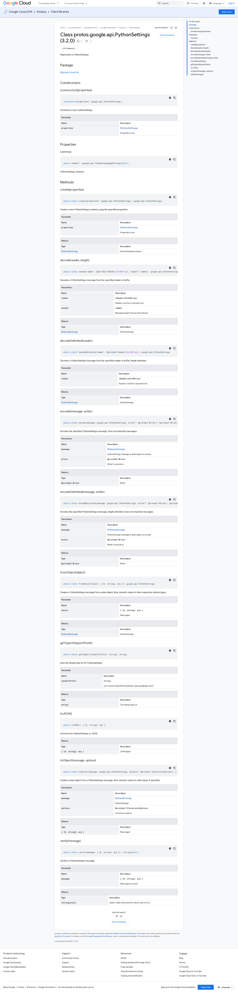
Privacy (21, 987)
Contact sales (9, 971)
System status (68, 971)
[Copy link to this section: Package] (76, 65)
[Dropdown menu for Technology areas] (58, 3)
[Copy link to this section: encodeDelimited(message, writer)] (107, 492)
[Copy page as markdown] (86, 41)
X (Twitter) (184, 967)
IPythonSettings (129, 128)
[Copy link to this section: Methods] (77, 182)
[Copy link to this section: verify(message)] (83, 841)
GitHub (123, 958)
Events (182, 962)
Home (62, 28)
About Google (9, 987)
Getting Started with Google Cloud (135, 962)
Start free (226, 12)
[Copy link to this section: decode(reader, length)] (92, 260)
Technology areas (47, 3)
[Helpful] (172, 28)
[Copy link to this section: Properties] (79, 144)
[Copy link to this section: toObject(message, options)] (99, 760)
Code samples (127, 967)
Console (194, 3)
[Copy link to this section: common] (74, 152)
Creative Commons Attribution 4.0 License (129, 933)
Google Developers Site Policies (99, 936)
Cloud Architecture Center (132, 971)
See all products (10, 958)
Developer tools (90, 28)
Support (65, 962)
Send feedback (167, 35)
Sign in (231, 3)
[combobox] (170, 3)
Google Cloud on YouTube (190, 971)
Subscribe (205, 987)
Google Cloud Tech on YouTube (192, 976)
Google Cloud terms (47, 987)
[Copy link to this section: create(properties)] (86, 190)
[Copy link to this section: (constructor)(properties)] (95, 90)
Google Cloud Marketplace (14, 967)
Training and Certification (131, 976)
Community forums (70, 958)
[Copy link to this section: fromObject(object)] (88, 572)
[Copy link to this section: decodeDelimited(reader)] (95, 341)
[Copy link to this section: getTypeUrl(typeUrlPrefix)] (95, 643)
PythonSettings (69, 251)
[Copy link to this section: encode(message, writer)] (95, 411)
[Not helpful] (176, 28)
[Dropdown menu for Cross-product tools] (87, 3)
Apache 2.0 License (62, 936)
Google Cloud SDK (20, 12)
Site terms (31, 987)
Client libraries (60, 12)
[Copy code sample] (174, 98)
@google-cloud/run (69, 72)
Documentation (75, 28)
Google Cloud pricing (12, 962)
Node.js (41, 12)
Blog (181, 958)
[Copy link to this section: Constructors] (84, 83)
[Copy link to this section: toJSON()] (74, 714)
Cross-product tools (74, 3)
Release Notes (68, 967)
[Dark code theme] (170, 98)
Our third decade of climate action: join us (76, 987)
